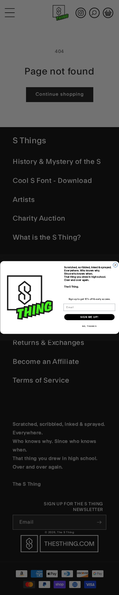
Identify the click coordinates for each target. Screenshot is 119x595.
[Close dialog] (115, 265)
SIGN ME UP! (89, 317)
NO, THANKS (89, 326)
